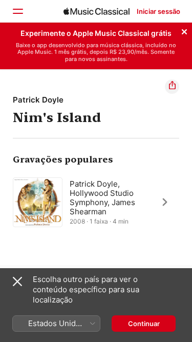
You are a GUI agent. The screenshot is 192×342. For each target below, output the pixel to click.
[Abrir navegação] (17, 11)
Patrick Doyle (38, 100)
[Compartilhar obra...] (172, 86)
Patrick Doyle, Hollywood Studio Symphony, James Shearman (102, 197)
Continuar (144, 323)
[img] (96, 11)
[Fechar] (184, 30)
